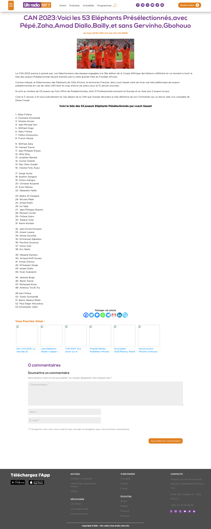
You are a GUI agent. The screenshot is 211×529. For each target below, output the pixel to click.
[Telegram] (108, 315)
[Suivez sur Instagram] (143, 5)
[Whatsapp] (102, 315)
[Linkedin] (119, 315)
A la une (108, 33)
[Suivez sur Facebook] (138, 5)
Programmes (104, 5)
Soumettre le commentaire (165, 441)
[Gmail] (113, 315)
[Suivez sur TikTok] (157, 5)
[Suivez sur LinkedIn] (162, 5)
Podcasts (74, 5)
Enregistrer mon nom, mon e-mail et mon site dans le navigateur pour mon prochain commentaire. (80, 429)
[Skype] (125, 315)
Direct (62, 5)
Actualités (88, 5)
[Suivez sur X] (147, 5)
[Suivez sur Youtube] (152, 5)
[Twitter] (91, 315)
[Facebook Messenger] (97, 315)
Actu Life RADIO (120, 33)
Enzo (89, 33)
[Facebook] (85, 315)
